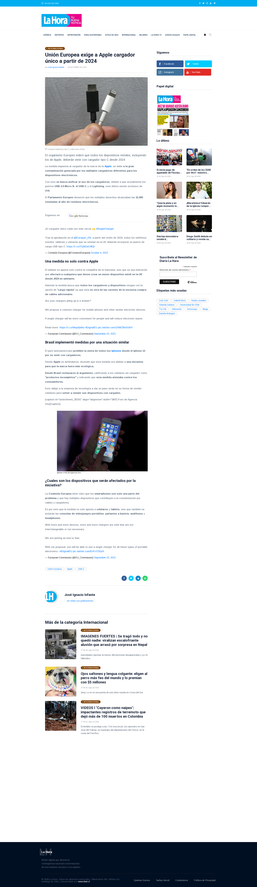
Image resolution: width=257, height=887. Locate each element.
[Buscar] (210, 35)
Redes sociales (198, 300)
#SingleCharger (105, 228)
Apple (108, 166)
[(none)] (51, 596)
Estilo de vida (111, 35)
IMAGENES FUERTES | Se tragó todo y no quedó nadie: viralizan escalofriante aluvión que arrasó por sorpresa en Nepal (114, 640)
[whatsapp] (145, 578)
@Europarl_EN (82, 237)
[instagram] (207, 3)
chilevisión (177, 309)
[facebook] (200, 3)
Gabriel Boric (180, 300)
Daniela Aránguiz (167, 313)
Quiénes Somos (142, 880)
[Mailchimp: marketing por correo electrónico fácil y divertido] (192, 284)
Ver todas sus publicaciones (80, 601)
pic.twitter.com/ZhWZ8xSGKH (115, 327)
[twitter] (203, 3)
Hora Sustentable (93, 35)
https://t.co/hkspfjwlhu (71, 327)
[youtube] (210, 3)
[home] (61, 20)
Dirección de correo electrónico (175, 269)
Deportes (59, 35)
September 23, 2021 (105, 333)
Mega (205, 309)
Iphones (116, 350)
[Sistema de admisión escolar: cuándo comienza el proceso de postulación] (211, 115)
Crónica (47, 35)
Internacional (129, 35)
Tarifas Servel (162, 880)
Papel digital (189, 35)
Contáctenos (181, 880)
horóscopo (192, 309)
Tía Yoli (162, 309)
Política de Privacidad (205, 880)
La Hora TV (156, 35)
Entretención (74, 35)
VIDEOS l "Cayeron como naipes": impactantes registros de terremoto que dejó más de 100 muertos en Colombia (113, 712)
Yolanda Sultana (166, 305)
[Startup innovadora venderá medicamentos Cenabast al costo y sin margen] (169, 223)
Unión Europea (54, 569)
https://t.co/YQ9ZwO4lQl (81, 246)
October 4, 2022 (99, 253)
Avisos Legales (172, 35)
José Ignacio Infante (56, 67)
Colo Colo (163, 300)
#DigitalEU (91, 327)
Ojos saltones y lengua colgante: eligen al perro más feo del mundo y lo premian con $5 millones (114, 678)
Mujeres (143, 35)
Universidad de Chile (189, 305)
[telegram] (214, 3)
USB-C (81, 569)
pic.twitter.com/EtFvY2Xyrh (88, 551)
